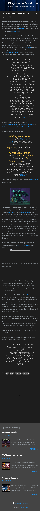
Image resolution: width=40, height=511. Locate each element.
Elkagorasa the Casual (20, 3)
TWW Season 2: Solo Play (12, 455)
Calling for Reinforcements (10, 124)
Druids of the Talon (27, 124)
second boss (25, 212)
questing (26, 373)
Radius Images (24, 507)
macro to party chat (23, 245)
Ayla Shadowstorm (18, 160)
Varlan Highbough (17, 146)
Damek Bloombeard (12, 52)
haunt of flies (15, 31)
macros (18, 373)
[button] (37, 13)
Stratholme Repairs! (10, 432)
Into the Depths (25, 155)
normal (10, 212)
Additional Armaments (22, 127)
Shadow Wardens (7, 127)
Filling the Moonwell (20, 153)
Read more (34, 449)
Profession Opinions (10, 478)
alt (7, 373)
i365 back (22, 29)
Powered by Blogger (21, 503)
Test (28, 295)
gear (11, 373)
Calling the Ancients (20, 136)
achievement (34, 180)
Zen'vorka (27, 47)
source (25, 117)
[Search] (37, 4)
